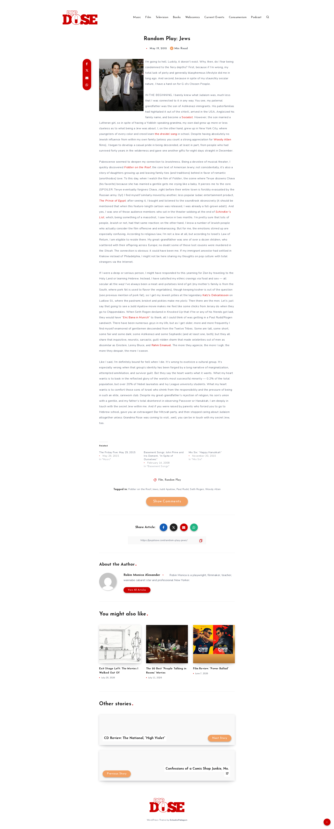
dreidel (165, 134)
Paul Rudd (183, 489)
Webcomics (192, 17)
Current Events (214, 17)
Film (148, 17)
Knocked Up (175, 312)
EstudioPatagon (178, 820)
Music (137, 17)
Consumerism (237, 17)
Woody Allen (222, 139)
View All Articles (137, 590)
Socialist (187, 117)
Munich (144, 317)
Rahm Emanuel (161, 345)
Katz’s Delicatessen (215, 295)
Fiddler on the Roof (137, 167)
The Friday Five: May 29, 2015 (117, 452)
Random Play (173, 480)
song (173, 134)
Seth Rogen (197, 489)
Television (162, 17)
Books (177, 17)
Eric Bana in (131, 317)
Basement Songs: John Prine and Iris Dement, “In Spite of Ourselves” (164, 456)
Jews (155, 489)
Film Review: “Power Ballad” (211, 668)
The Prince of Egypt (112, 201)
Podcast (256, 17)
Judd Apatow (167, 489)
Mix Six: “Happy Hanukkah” (205, 452)
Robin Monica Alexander (142, 575)
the (157, 134)
